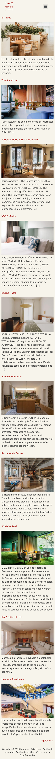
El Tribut (6, 17)
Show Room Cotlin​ (11, 376)
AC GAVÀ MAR (9, 526)
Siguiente (47, 740)
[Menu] (45, 6)
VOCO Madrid (9, 216)
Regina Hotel (8, 292)
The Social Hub (9, 80)
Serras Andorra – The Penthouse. (19, 139)
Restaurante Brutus (12, 453)
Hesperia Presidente (12, 679)
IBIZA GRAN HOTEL (12, 617)
